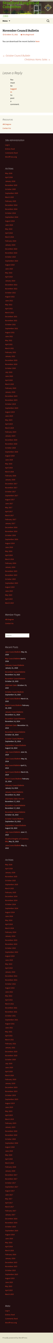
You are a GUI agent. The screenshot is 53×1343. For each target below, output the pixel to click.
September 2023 (11, 261)
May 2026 (8, 173)
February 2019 (10, 432)
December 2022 (11, 285)
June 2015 (9, 591)
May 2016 (8, 551)
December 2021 (11, 316)
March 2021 (9, 348)
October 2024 (10, 213)
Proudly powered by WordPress (15, 1338)
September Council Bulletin (15, 745)
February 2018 (10, 475)
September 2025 (11, 193)
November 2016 (11, 531)
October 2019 (10, 404)
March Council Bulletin (13, 705)
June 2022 (9, 300)
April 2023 (9, 277)
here (37, 41)
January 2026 (10, 181)
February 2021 (10, 352)
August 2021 (10, 332)
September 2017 (11, 495)
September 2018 (11, 452)
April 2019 (9, 424)
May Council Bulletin (12, 658)
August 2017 (10, 499)
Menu (5, 21)
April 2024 (9, 233)
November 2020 (11, 364)
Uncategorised (28, 34)
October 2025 (10, 189)
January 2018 (10, 479)
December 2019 (11, 396)
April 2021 (9, 344)
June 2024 (9, 225)
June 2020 (9, 376)
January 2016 (10, 567)
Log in (7, 145)
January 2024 (10, 245)
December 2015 (11, 571)
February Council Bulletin (14, 665)
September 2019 (11, 408)
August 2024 (10, 221)
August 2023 (10, 265)
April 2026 (9, 177)
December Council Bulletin (15, 672)
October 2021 (10, 324)
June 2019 (9, 416)
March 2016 (9, 559)
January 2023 (10, 281)
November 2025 (11, 185)
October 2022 (10, 292)
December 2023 (11, 249)
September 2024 (11, 217)
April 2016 (9, 555)
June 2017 (9, 503)
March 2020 (9, 384)
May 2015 (8, 595)
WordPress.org (11, 157)
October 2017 (10, 491)
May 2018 (8, 464)
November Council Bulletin (15, 678)
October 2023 (10, 257)
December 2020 (11, 360)
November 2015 (11, 575)
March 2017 (9, 515)
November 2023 (11, 253)
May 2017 (8, 507)
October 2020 (10, 368)
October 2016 (10, 535)
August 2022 (10, 296)
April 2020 (9, 380)
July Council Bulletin (12, 752)
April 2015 (9, 599)
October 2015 (10, 579)
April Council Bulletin (13, 698)
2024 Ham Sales (11, 725)
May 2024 (8, 229)
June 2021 (9, 336)
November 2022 (11, 288)
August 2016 (10, 543)
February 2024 (10, 241)
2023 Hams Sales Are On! (14, 799)
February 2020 (10, 388)
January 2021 (10, 356)
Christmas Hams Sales (37, 59)
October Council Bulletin (16, 55)
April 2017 (9, 511)
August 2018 (10, 456)
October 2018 (10, 448)
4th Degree (7, 124)
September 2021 (11, 328)
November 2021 (11, 320)
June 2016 (9, 547)
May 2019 (8, 420)
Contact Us (7, 128)
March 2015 (9, 603)
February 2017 (10, 519)
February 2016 (10, 563)
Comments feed (11, 153)
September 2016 (11, 539)
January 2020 (10, 392)
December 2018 (11, 440)
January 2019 (10, 436)
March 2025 (9, 197)
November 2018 (11, 444)
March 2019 (9, 428)
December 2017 (11, 483)
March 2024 (9, 237)
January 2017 (10, 523)
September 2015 (11, 583)
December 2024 (11, 205)
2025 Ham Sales (11, 685)
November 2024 (11, 209)
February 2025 (10, 201)
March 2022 (9, 312)
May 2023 (8, 273)
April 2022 (9, 308)
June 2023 (9, 269)
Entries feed (10, 149)
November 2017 (11, 487)
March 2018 (9, 472)
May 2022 (8, 304)
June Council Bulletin (13, 652)
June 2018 (9, 460)
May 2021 (8, 340)
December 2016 (11, 527)
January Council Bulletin (14, 712)
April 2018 (9, 468)
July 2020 (8, 372)
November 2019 (11, 400)
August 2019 (10, 412)
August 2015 (10, 587)
